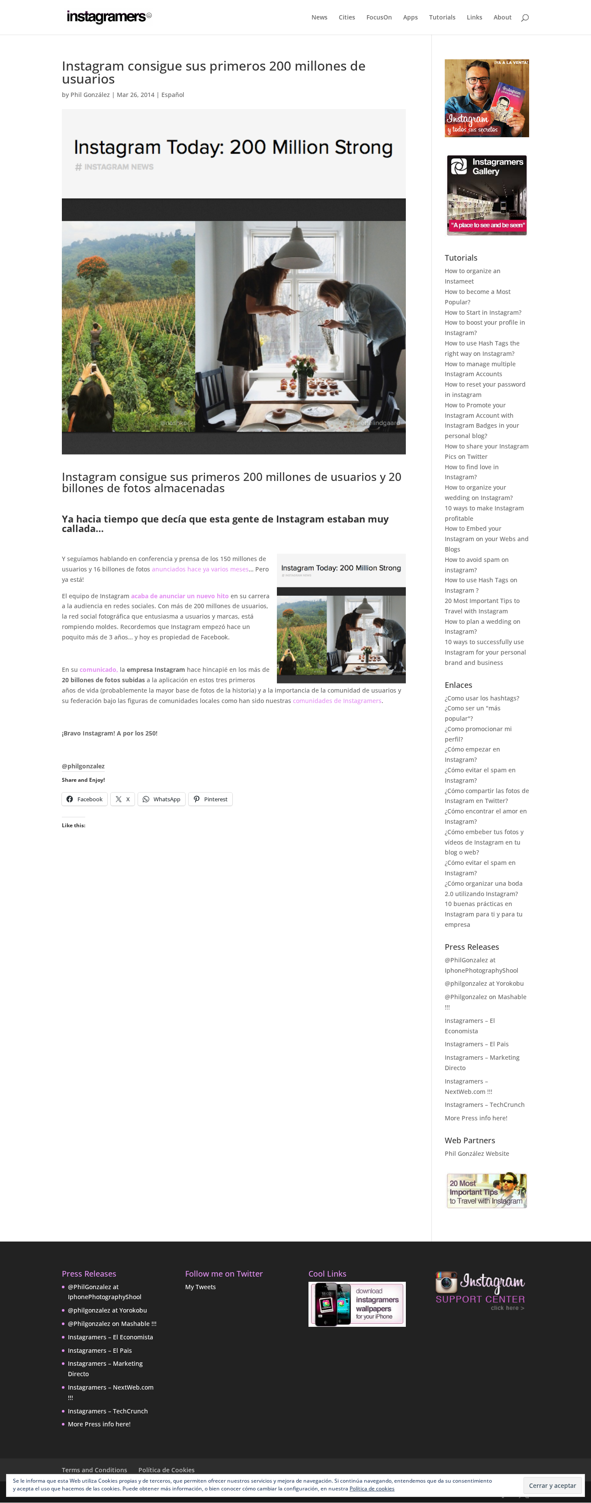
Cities (347, 17)
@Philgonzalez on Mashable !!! (112, 1323)
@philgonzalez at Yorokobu (484, 983)
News (320, 17)
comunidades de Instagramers (337, 701)
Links (474, 17)
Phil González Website (477, 1153)
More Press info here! (476, 1118)
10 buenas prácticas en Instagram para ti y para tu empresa (484, 914)
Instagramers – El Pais (477, 1044)
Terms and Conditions (94, 1470)
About (503, 17)
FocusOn (379, 17)
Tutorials (442, 17)
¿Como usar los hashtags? (482, 698)
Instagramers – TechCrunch (485, 1104)
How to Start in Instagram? (483, 312)
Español (172, 94)
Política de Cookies (166, 1470)
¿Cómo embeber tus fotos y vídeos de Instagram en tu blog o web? (484, 842)
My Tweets (200, 1287)
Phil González (90, 94)
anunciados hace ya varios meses (200, 569)
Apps (410, 17)
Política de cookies (372, 1488)
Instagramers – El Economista (110, 1337)
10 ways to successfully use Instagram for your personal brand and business (485, 652)
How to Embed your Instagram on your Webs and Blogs (487, 538)
